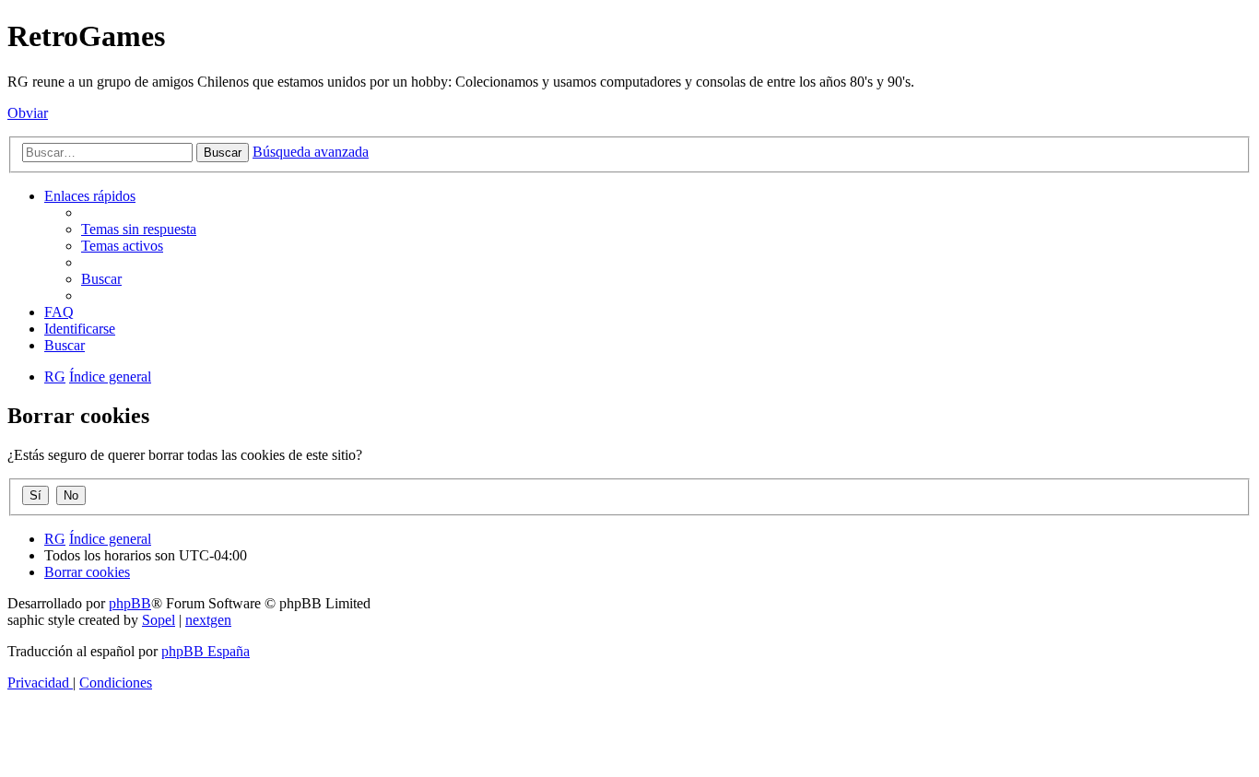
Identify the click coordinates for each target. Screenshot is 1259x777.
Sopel (158, 620)
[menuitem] (138, 229)
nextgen (208, 620)
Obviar (27, 113)
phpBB (130, 603)
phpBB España (205, 651)
